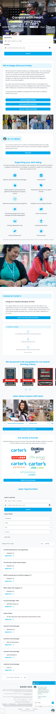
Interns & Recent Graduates (16, 423)
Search (28, 53)
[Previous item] (49, 284)
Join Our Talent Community (28, 109)
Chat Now (28, 153)
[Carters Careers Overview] (28, 2)
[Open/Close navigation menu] (54, 2)
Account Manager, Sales (11, 600)
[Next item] (53, 284)
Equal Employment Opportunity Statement (22, 701)
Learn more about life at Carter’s (28, 317)
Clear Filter (7, 537)
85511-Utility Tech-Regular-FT (12, 588)
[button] (28, 518)
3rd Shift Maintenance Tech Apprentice (15, 550)
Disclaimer (27, 709)
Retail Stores (33, 423)
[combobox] (29, 48)
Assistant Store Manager (11, 626)
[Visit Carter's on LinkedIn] (31, 687)
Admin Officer (7, 613)
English (22, 699)
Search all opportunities (28, 100)
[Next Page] (21, 677)
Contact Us (20, 709)
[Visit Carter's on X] (25, 687)
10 (18, 677)
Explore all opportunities (28, 429)
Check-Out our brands (28, 480)
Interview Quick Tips (12, 703)
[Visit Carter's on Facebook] (21, 687)
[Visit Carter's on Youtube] (27, 687)
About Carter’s (4, 703)
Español (25, 699)
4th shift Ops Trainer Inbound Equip (14, 562)
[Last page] (25, 677)
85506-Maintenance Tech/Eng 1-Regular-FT (17, 575)
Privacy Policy (35, 709)
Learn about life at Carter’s (28, 104)
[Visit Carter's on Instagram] (29, 687)
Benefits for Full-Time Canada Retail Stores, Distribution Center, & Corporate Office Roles (18, 704)
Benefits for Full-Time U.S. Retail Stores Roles (25, 703)
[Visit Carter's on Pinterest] (23, 687)
